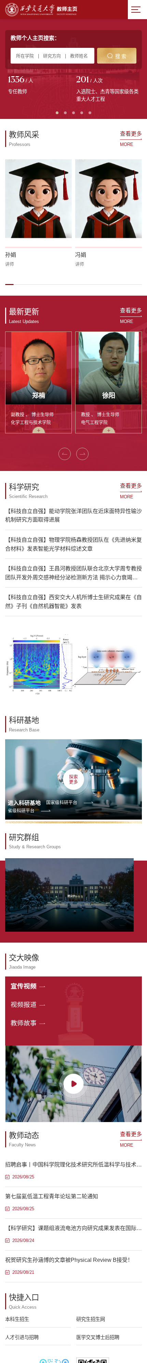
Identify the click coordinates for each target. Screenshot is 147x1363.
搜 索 (120, 56)
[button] (9, 284)
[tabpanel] (39, 86)
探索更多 (73, 779)
